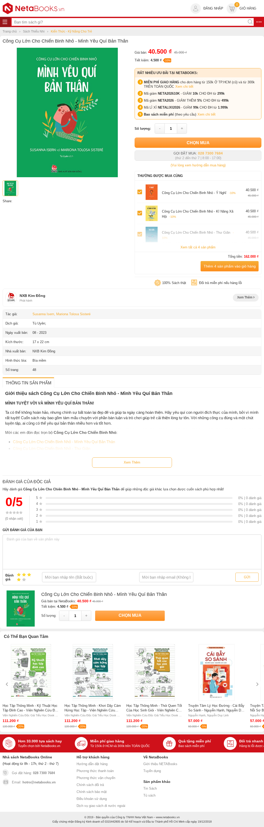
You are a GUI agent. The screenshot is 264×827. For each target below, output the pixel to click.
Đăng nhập (213, 8)
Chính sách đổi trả (90, 785)
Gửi (247, 577)
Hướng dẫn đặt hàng (92, 764)
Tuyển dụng (152, 771)
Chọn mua (198, 143)
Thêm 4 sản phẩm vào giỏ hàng (230, 266)
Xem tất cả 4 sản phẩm (198, 247)
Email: (34, 782)
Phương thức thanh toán (95, 771)
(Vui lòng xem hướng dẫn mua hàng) (198, 165)
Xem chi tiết (184, 86)
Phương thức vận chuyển (96, 778)
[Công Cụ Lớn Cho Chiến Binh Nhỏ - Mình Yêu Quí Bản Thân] (67, 176)
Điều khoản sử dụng (92, 799)
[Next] (256, 684)
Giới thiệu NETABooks (160, 764)
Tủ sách (149, 795)
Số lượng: (143, 129)
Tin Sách (150, 788)
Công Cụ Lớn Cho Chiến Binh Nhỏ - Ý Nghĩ (199, 193)
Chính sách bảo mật (92, 792)
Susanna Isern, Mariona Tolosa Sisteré (61, 314)
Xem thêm (245, 297)
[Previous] (7, 684)
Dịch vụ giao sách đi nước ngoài (101, 806)
